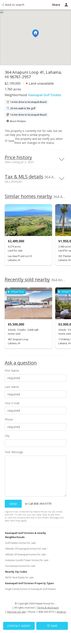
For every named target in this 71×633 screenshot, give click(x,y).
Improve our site (16, 612)
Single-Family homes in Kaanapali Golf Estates (30, 589)
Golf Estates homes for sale (20, 543)
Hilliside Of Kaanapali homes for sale (25, 548)
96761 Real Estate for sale (19, 577)
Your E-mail (12, 403)
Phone (9, 419)
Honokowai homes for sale (20, 566)
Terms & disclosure (48, 607)
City (7, 436)
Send (13, 504)
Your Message (14, 452)
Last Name (12, 387)
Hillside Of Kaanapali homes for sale (25, 554)
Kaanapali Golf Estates (44, 95)
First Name (12, 370)
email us (61, 612)
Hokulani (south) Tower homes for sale (26, 560)
